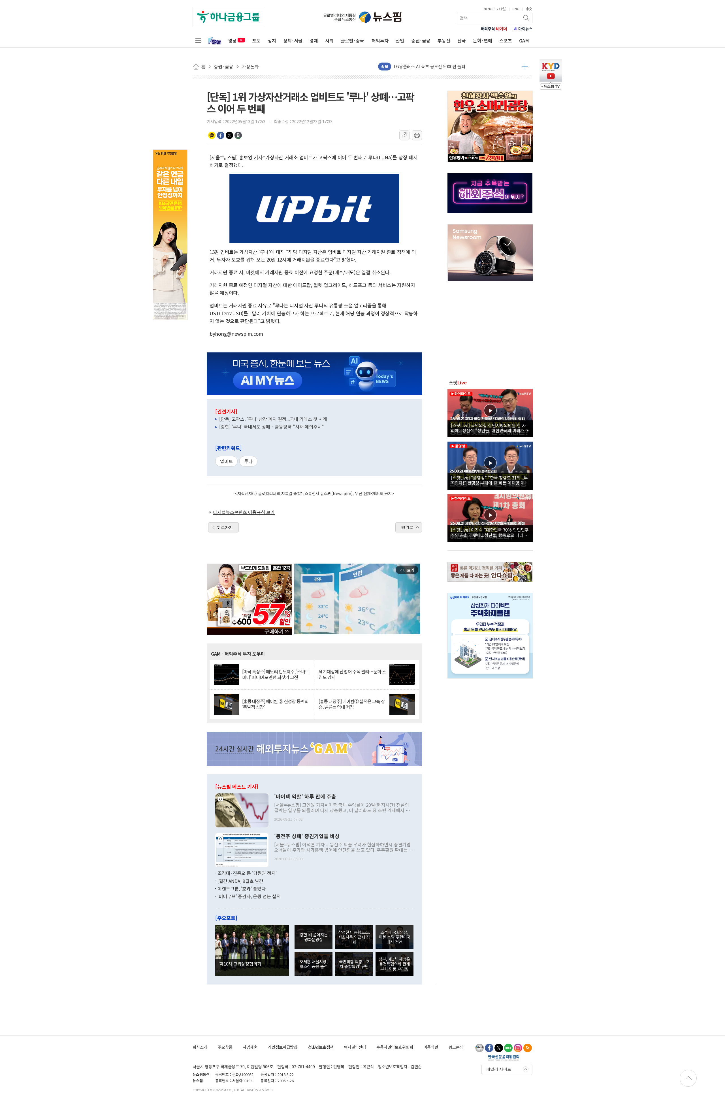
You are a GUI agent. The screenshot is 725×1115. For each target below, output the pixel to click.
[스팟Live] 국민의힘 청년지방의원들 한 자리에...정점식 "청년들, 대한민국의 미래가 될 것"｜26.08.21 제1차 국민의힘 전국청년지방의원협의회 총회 (490, 428)
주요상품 (225, 1047)
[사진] (241, 809)
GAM (524, 40)
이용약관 (430, 1047)
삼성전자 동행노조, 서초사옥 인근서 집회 (354, 937)
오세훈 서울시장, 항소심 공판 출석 (314, 963)
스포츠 (505, 40)
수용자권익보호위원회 (394, 1047)
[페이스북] (489, 1048)
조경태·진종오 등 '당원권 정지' (247, 873)
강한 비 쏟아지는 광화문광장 (314, 937)
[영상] (490, 412)
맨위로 (407, 527)
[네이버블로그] (508, 1048)
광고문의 (456, 1047)
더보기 (525, 66)
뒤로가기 (225, 527)
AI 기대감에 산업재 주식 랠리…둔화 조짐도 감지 (352, 674)
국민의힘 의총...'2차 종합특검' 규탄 (354, 963)
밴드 (238, 135)
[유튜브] (479, 1048)
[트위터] (498, 1048)
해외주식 (494, 28)
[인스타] (518, 1048)
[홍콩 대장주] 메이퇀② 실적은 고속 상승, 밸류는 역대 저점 (352, 704)
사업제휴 (250, 1047)
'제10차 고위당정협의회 (240, 963)
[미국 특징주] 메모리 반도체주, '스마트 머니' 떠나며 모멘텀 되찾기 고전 (275, 674)
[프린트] (417, 135)
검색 (526, 17)
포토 (256, 40)
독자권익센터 (355, 1047)
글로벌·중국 (352, 40)
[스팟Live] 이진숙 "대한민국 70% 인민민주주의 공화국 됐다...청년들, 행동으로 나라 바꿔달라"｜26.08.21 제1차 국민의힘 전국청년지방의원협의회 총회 (490, 532)
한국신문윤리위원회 (503, 1057)
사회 (329, 40)
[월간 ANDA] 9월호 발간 (240, 881)
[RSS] (527, 1048)
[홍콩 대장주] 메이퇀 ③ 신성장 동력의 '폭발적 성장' (275, 704)
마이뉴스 (523, 28)
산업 (400, 40)
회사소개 (200, 1047)
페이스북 (220, 135)
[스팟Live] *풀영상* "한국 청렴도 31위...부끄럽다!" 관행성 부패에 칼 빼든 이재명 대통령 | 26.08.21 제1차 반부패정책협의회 (489, 480)
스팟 (458, 382)
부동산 (444, 40)
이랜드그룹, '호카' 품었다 (242, 888)
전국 (461, 40)
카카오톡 (212, 135)
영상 (232, 40)
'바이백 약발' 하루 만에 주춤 (305, 796)
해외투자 (380, 40)
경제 (314, 40)
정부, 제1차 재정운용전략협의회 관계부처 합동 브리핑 (394, 964)
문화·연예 (482, 40)
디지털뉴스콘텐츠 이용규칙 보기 (244, 512)
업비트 (226, 461)
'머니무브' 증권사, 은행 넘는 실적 (249, 896)
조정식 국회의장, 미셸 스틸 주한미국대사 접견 (394, 937)
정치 (272, 40)
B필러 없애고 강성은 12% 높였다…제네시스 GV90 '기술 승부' (449, 66)
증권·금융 (420, 40)
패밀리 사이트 (498, 1069)
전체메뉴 (198, 40)
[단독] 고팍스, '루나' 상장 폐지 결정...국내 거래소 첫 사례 (273, 419)
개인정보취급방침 (282, 1047)
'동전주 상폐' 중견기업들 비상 (307, 836)
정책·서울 (292, 40)
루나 (248, 461)
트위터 (229, 135)
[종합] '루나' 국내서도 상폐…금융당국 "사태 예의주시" (271, 426)
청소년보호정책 (321, 1047)
